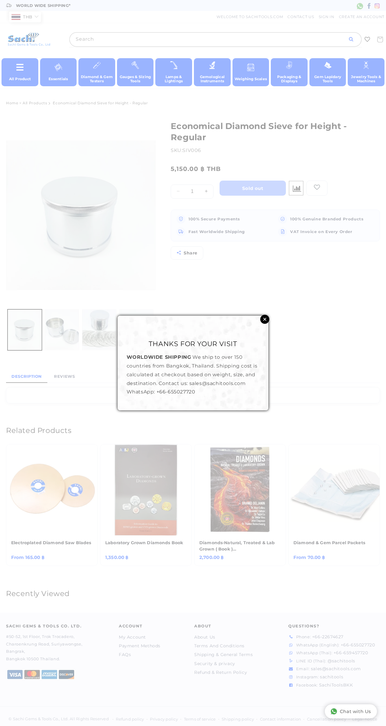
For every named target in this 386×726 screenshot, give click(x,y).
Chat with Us (355, 711)
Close (264, 319)
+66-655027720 (176, 392)
